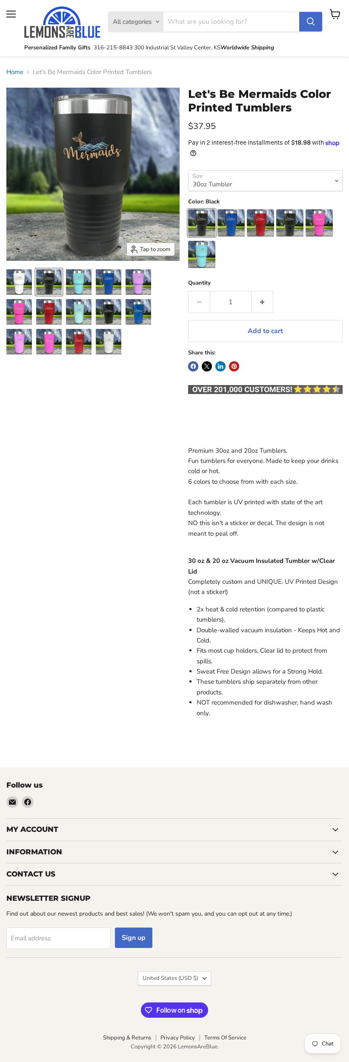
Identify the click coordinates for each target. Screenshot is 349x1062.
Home (14, 72)
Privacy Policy (177, 1038)
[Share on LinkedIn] (220, 366)
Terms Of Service (225, 1038)
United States (170, 978)
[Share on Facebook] (193, 366)
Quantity (199, 283)
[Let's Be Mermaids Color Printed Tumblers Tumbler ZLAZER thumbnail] (19, 282)
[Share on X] (207, 366)
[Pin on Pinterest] (234, 366)
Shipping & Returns (127, 1038)
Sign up (134, 937)
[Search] (310, 21)
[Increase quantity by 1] (262, 302)
